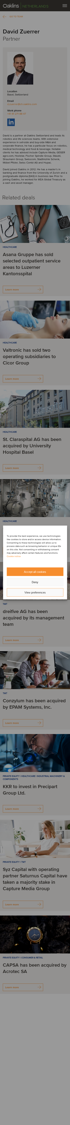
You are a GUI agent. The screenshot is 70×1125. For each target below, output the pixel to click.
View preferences (35, 592)
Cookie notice (14, 556)
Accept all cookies (35, 571)
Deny (35, 582)
